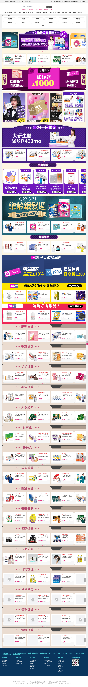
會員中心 (59, 1)
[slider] (44, 40)
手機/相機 (38, 12)
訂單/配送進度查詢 (61, 660)
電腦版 (41, 678)
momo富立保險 (47, 665)
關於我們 (24, 678)
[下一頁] (85, 40)
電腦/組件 (45, 12)
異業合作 (18, 660)
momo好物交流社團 (48, 661)
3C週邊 (52, 12)
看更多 (43, 25)
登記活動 (83, 1)
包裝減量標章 (32, 665)
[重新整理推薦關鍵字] (51, 9)
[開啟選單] (84, 12)
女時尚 (74, 12)
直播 (15, 12)
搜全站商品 (42, 7)
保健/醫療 (58, 12)
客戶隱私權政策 (33, 660)
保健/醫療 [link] (7, 15)
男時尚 (80, 12)
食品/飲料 (64, 12)
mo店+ (20, 12)
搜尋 (49, 7)
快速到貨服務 (60, 666)
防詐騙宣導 (32, 666)
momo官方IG (46, 663)
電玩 (33, 12)
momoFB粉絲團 (47, 660)
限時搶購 (9, 12)
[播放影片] (9, 59)
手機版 (45, 678)
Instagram (63, 678)
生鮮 (70, 12)
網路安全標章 (32, 663)
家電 (29, 12)
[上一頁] (3, 40)
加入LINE (57, 678)
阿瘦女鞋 (46, 9)
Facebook (51, 678)
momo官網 (4, 660)
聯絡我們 (60, 671)
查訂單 (63, 1)
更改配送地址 (60, 663)
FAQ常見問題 (60, 670)
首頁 (4, 12)
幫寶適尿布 (41, 9)
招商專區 (4, 661)
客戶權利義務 (32, 661)
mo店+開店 (4, 665)
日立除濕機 (36, 9)
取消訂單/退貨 (61, 661)
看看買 (25, 12)
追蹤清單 (68, 1)
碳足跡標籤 (32, 668)
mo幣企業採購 (19, 661)
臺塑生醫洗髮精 (30, 9)
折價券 (72, 1)
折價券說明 (60, 668)
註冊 (55, 1)
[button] (44, 39)
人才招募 (4, 663)
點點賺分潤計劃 (19, 663)
